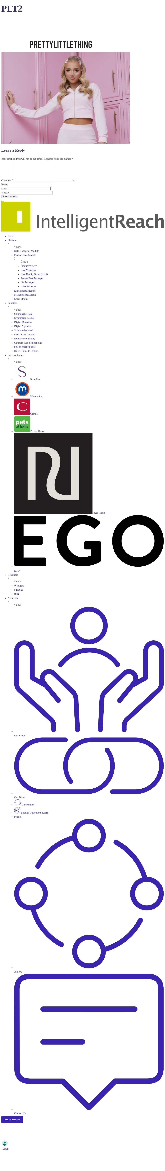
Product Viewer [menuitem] (29, 266)
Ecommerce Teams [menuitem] (24, 318)
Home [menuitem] (11, 236)
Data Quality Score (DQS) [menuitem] (34, 274)
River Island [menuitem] (98, 512)
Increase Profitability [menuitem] (24, 338)
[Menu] (2, 201)
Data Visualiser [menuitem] (28, 270)
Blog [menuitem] (16, 594)
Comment (7, 180)
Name (4, 184)
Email (4, 188)
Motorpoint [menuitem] (36, 396)
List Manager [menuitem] (27, 282)
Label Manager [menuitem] (28, 286)
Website (5, 192)
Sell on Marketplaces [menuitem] (24, 346)
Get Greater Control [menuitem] (24, 334)
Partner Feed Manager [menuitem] (32, 278)
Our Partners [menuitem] (28, 804)
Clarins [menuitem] (34, 413)
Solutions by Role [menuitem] (23, 314)
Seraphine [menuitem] (35, 379)
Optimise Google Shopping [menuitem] (28, 342)
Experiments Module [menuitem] (24, 290)
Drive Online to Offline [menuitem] (26, 351)
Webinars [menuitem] (19, 585)
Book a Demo (12, 1119)
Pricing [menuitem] (17, 816)
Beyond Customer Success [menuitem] (34, 812)
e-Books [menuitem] (18, 589)
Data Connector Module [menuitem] (26, 251)
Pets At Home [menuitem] (37, 431)
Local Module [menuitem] (21, 299)
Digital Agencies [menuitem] (22, 326)
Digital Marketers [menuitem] (23, 322)
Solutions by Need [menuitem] (23, 330)
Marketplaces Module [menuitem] (25, 294)
